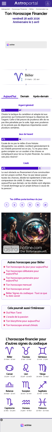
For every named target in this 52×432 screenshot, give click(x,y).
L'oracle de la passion (17, 317)
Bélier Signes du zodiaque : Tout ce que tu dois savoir (26, 294)
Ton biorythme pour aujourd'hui (23, 321)
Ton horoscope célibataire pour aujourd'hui (22, 272)
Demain (24, 96)
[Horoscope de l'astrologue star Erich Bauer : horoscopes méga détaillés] (26, 3)
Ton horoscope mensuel (18, 285)
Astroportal (5, 9)
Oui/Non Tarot (14, 313)
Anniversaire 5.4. (42, 9)
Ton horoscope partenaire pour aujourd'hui (22, 279)
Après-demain (41, 96)
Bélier (31, 9)
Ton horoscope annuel (18, 289)
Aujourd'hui (9, 96)
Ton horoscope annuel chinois (22, 325)
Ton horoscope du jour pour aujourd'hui (27, 267)
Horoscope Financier (19, 9)
